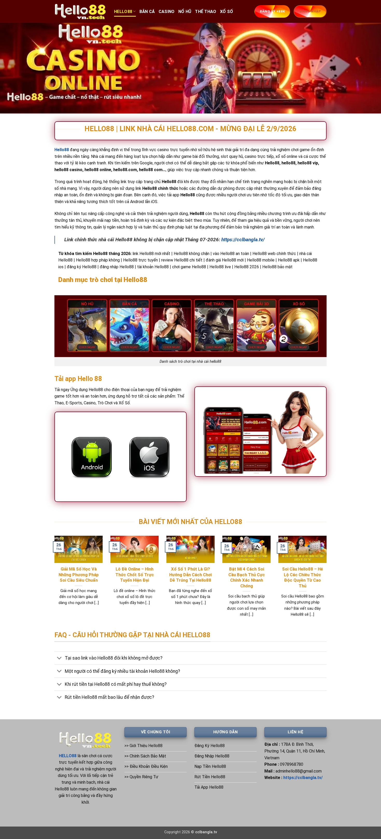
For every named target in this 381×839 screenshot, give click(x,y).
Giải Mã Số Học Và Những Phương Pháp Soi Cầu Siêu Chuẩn (79, 575)
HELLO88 (123, 11)
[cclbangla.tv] (80, 11)
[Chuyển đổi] (59, 658)
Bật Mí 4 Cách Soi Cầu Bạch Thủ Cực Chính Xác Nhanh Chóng (246, 577)
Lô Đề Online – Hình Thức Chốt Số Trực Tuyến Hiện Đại (134, 575)
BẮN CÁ (147, 11)
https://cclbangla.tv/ (243, 240)
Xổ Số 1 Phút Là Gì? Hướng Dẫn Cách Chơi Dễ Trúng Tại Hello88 (190, 575)
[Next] (327, 582)
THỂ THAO (205, 11)
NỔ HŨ (185, 11)
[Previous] (53, 582)
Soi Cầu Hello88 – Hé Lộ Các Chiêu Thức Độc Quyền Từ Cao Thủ (302, 577)
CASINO (167, 11)
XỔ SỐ (226, 11)
